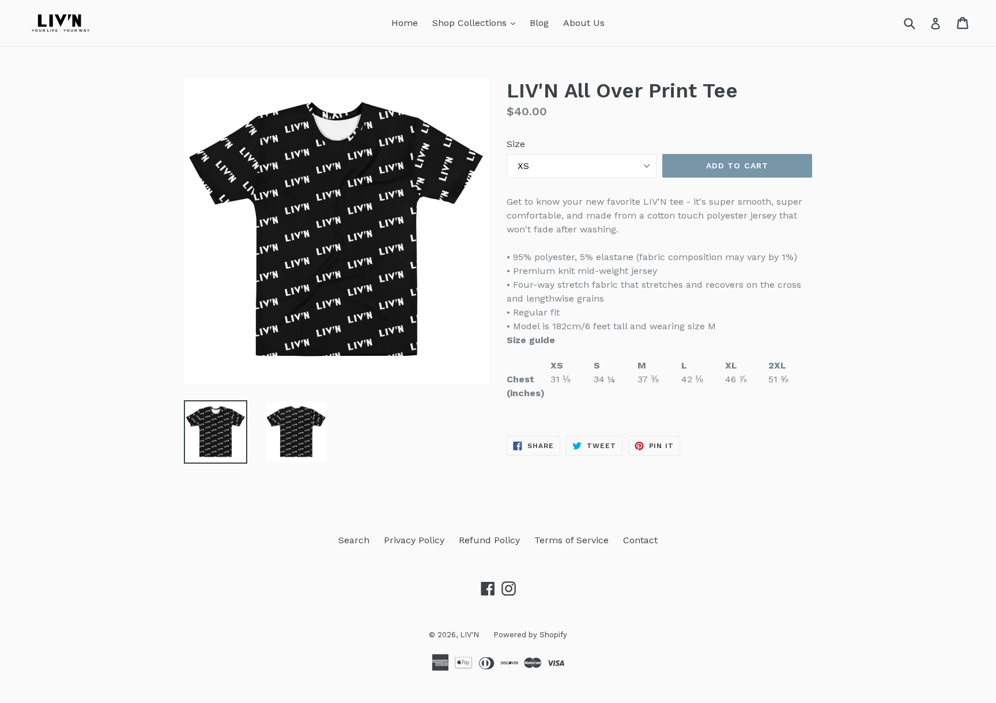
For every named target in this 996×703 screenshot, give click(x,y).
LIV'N (469, 634)
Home (404, 22)
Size (516, 143)
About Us (584, 22)
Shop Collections (476, 22)
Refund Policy (489, 540)
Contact (640, 540)
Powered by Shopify (530, 634)
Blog (539, 22)
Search (353, 540)
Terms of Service (571, 540)
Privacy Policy (414, 540)
